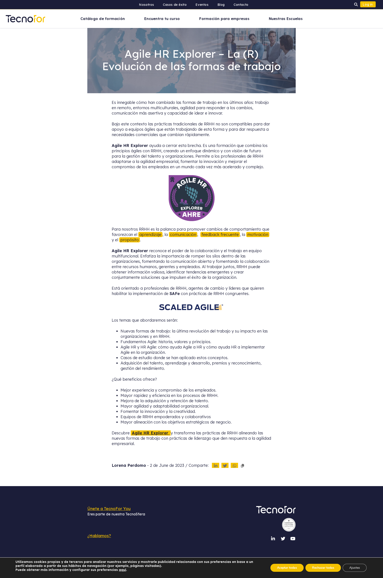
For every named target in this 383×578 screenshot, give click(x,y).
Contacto (241, 5)
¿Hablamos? (99, 535)
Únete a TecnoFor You (109, 508)
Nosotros (146, 5)
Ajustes (354, 568)
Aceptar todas (287, 568)
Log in (368, 4)
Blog (221, 5)
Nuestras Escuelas (286, 18)
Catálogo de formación (102, 18)
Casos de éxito (175, 5)
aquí (122, 570)
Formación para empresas (224, 18)
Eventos (201, 5)
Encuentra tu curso (162, 18)
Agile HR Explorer (151, 432)
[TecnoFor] (25, 18)
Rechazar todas (323, 568)
